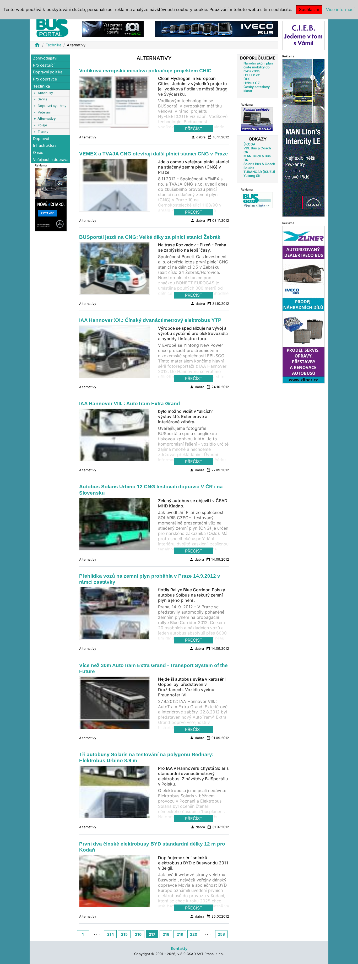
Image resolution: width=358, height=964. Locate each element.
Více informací (340, 9)
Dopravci (41, 138)
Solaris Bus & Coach (259, 164)
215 (124, 934)
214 (110, 934)
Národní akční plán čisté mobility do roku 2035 (258, 67)
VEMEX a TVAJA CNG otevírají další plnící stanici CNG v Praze (153, 153)
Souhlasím (309, 9)
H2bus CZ (251, 83)
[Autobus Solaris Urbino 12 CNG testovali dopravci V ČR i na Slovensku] (114, 525)
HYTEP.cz (251, 75)
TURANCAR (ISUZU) (259, 172)
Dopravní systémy (52, 106)
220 (193, 934)
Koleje (42, 125)
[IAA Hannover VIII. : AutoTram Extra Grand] (114, 436)
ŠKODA (249, 144)
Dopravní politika (47, 72)
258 (221, 934)
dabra (198, 137)
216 (138, 934)
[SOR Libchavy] (113, 28)
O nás (38, 152)
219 (180, 934)
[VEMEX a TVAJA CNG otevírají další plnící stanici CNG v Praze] (114, 186)
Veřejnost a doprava (50, 159)
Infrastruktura (45, 145)
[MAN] (303, 137)
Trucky (43, 131)
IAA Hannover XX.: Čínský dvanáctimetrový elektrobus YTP (150, 320)
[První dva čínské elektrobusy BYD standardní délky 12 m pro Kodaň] (114, 882)
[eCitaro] (51, 199)
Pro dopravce (45, 79)
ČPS (246, 79)
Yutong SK (252, 176)
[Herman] (257, 119)
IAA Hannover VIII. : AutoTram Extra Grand (129, 403)
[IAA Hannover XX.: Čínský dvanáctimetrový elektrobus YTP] (114, 353)
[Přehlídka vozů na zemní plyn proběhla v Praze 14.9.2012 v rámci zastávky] (114, 615)
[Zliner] (303, 304)
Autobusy (45, 93)
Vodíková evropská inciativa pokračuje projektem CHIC (145, 70)
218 (166, 934)
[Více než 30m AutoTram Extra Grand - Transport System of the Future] (114, 704)
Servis (42, 99)
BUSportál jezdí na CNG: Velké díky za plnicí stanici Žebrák (149, 237)
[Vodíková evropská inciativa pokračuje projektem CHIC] (114, 103)
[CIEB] (303, 35)
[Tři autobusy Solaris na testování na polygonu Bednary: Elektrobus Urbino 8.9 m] (114, 793)
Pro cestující (43, 65)
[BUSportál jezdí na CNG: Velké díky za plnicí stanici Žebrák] (114, 270)
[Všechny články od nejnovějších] (257, 200)
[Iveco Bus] (216, 28)
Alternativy (46, 119)
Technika (53, 45)
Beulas (248, 168)
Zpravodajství (45, 58)
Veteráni (44, 112)
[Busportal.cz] (52, 27)
